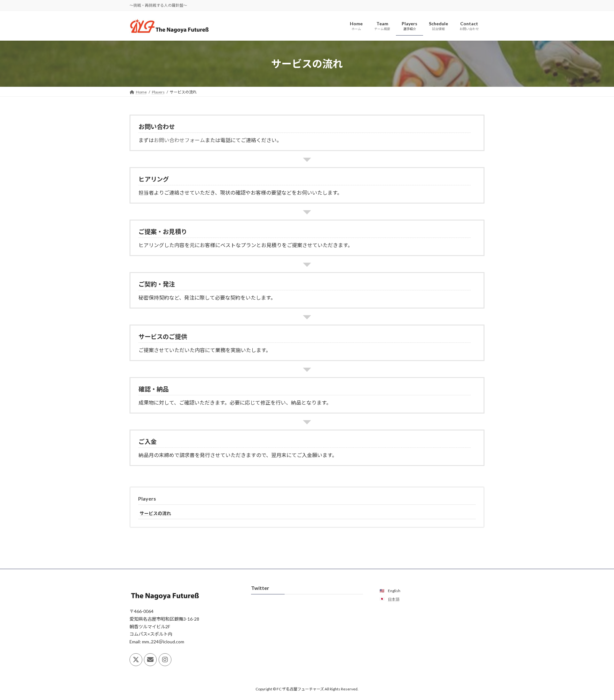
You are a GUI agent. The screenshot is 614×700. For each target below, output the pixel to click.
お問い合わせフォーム (179, 140)
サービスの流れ (155, 513)
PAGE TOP (594, 673)
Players (147, 498)
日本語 (393, 599)
